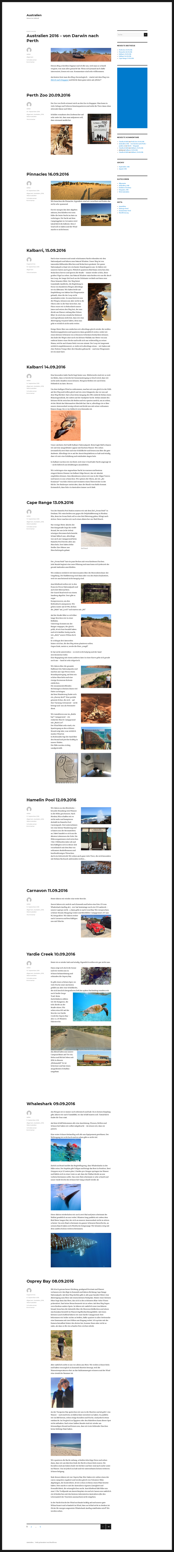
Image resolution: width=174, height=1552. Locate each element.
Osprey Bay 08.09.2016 (50, 1281)
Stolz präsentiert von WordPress (46, 1542)
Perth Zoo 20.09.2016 (48, 95)
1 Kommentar (31, 119)
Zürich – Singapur (133, 146)
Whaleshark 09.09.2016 (51, 1103)
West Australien (32, 116)
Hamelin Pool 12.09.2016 (51, 799)
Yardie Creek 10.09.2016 (51, 954)
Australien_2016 (39, 114)
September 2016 (124, 167)
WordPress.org (124, 213)
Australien (34, 15)
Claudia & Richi (124, 142)
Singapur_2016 (123, 190)
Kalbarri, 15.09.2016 (46, 250)
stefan (29, 54)
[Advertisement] (133, 98)
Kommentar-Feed (125, 211)
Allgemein (30, 57)
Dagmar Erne (31, 264)
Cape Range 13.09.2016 (50, 502)
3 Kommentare (32, 272)
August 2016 (123, 169)
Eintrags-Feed (123, 208)
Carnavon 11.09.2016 (47, 890)
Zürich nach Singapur (60, 80)
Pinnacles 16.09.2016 (48, 174)
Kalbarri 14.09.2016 (46, 366)
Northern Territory (125, 188)
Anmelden (122, 206)
